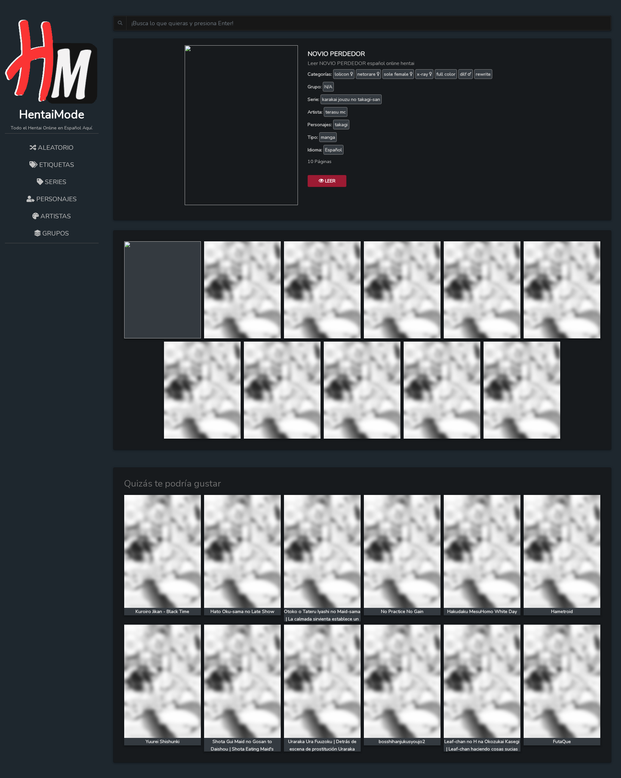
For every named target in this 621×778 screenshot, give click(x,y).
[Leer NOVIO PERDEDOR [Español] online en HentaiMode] (241, 124)
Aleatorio (54, 147)
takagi (341, 124)
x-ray (423, 74)
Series (54, 182)
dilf (464, 74)
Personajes (56, 199)
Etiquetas (56, 164)
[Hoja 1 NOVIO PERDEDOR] (162, 289)
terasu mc (335, 112)
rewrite (483, 74)
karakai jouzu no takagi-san (351, 99)
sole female (397, 74)
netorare (367, 74)
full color (445, 74)
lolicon (342, 74)
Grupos (55, 233)
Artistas (55, 216)
